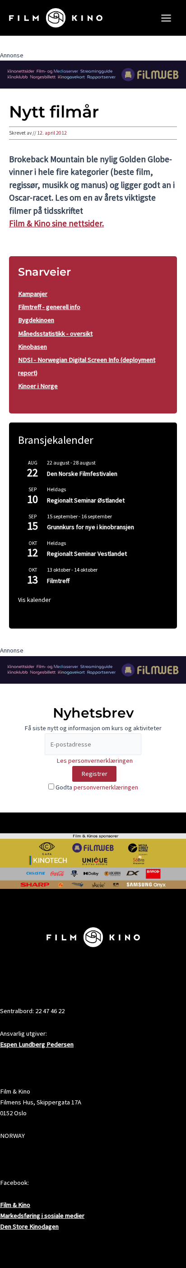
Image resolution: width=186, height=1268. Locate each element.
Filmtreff (58, 581)
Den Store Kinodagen (29, 1226)
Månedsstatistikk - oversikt (55, 333)
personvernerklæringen (106, 787)
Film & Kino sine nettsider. (56, 223)
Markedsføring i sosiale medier (42, 1216)
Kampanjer (32, 294)
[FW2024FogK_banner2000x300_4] (93, 74)
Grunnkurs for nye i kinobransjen (90, 527)
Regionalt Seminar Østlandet (86, 500)
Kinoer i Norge (38, 386)
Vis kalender (34, 600)
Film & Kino (15, 1205)
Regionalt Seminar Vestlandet (87, 553)
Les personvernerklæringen (94, 760)
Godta (96, 787)
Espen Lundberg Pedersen (37, 1044)
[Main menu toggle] (166, 18)
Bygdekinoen (36, 320)
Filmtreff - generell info (49, 307)
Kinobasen (32, 347)
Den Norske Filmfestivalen (82, 474)
